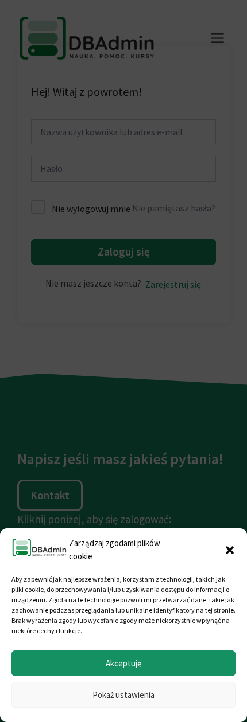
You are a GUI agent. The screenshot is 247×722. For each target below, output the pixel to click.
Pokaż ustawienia (123, 694)
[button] (230, 550)
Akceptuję (123, 663)
